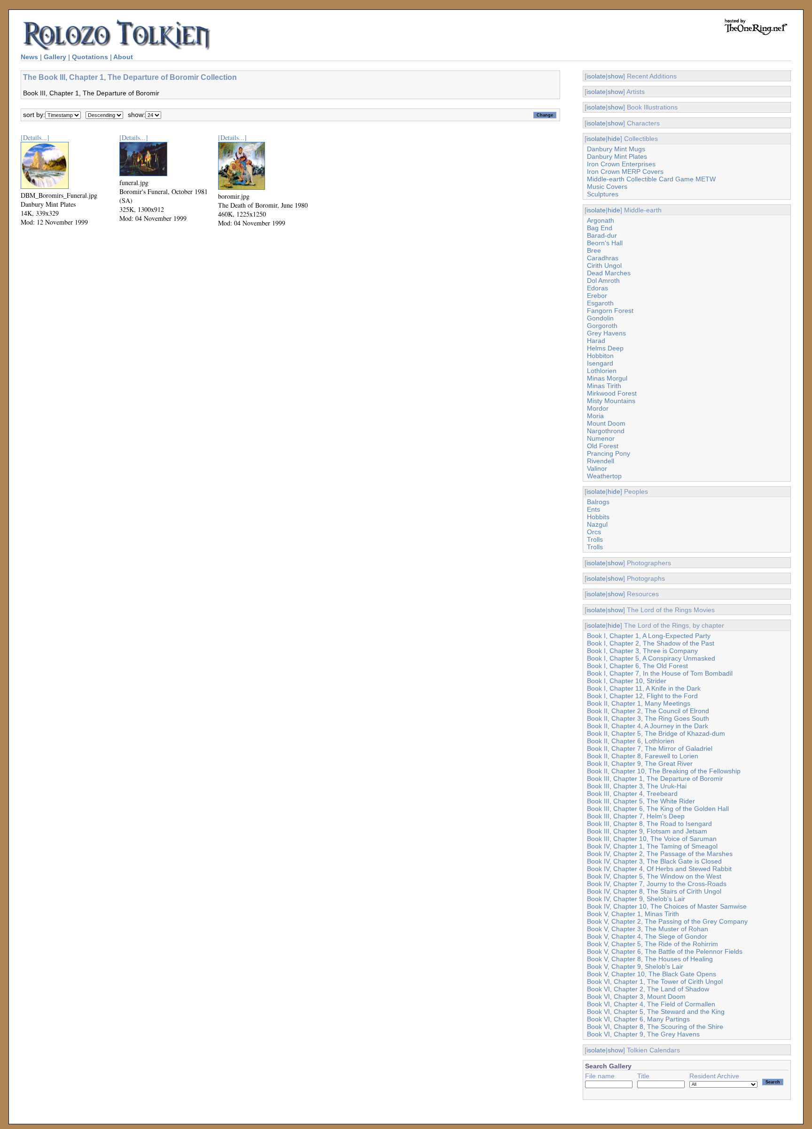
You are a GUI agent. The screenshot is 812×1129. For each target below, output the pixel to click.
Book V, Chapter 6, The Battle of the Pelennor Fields (664, 951)
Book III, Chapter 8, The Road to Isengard (649, 823)
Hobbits (598, 517)
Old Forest (602, 446)
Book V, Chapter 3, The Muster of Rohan (647, 929)
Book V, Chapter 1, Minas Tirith (633, 914)
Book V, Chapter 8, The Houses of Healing (650, 959)
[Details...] (35, 137)
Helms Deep (605, 348)
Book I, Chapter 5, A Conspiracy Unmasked (651, 658)
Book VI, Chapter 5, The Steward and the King (656, 1011)
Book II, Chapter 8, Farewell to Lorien (642, 756)
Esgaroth (600, 303)
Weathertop (604, 476)
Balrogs (598, 502)
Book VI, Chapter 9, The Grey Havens (643, 1034)
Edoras (597, 288)
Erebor (597, 295)
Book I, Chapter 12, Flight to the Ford (642, 696)
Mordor (598, 408)
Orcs (594, 532)
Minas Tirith (604, 385)
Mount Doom (606, 423)
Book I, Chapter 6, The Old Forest (637, 666)
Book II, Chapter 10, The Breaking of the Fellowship (664, 771)
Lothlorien (602, 370)
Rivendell (600, 461)
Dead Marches (609, 273)
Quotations (90, 57)
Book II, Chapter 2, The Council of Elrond (648, 711)
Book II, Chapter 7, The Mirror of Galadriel (649, 748)
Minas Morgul (607, 378)
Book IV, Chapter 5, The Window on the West (654, 876)
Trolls (595, 539)
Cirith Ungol (604, 265)
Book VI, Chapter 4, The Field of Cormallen (651, 1004)
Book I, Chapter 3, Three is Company (642, 650)
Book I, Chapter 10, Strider (626, 681)
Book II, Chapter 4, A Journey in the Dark (647, 726)
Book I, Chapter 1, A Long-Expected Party (648, 635)
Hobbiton (600, 355)
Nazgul (597, 524)
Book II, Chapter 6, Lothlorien (630, 741)
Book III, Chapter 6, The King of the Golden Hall (658, 808)
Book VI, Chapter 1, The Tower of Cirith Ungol (655, 981)
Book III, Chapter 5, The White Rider (641, 801)
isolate (596, 76)
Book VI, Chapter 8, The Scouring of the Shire (655, 1026)
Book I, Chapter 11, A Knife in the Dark (644, 688)
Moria (595, 416)
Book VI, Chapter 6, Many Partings (638, 1019)
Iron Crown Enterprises (621, 164)
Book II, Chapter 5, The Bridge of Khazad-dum (656, 733)
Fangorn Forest (610, 310)
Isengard (600, 363)
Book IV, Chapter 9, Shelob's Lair (636, 899)
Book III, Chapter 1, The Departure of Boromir (655, 778)
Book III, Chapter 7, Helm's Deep (636, 816)
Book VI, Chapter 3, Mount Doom (636, 996)
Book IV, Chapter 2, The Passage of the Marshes (660, 853)
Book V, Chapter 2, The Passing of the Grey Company (667, 921)
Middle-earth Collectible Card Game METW (651, 179)
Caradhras (602, 258)
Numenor (601, 438)
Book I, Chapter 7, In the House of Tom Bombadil (660, 673)
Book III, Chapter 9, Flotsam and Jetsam (647, 831)
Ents (593, 509)
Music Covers (607, 186)
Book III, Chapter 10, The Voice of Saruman (652, 838)
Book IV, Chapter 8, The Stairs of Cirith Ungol (654, 891)
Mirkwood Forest (612, 393)
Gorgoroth (602, 325)
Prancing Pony (608, 453)
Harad (596, 340)
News (29, 57)
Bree (594, 250)
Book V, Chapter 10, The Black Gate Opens (651, 974)
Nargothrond (606, 431)
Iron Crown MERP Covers (625, 171)
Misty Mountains (611, 401)
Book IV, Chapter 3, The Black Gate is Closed (654, 861)
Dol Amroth (603, 280)
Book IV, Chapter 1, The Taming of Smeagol (652, 846)
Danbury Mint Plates (617, 156)
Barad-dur (602, 235)
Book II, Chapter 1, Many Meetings (638, 703)
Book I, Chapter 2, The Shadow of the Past (650, 643)
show (615, 76)
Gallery (55, 57)
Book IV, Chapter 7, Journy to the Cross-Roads (656, 884)
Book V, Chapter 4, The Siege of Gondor (647, 936)
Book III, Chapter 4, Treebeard (632, 793)
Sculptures (602, 194)
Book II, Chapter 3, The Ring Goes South (648, 718)
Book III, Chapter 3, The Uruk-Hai (637, 786)
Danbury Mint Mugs (616, 149)
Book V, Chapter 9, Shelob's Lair (635, 966)
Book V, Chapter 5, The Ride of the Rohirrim (652, 944)
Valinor (597, 468)
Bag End (599, 228)
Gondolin (600, 318)
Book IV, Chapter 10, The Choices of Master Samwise (667, 906)
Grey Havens (606, 333)
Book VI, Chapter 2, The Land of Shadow (648, 989)
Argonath (600, 220)
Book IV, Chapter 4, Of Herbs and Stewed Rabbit (659, 868)
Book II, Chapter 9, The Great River (640, 763)
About (123, 57)
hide (614, 138)
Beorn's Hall (605, 243)
